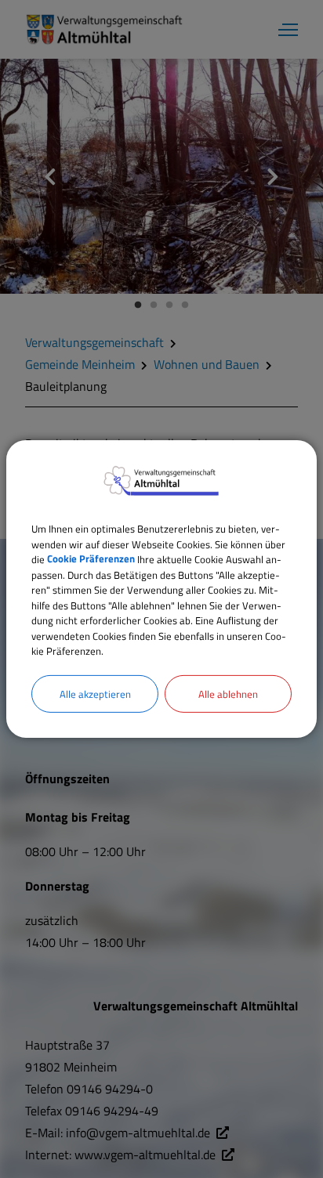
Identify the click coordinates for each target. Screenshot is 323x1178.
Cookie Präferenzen (91, 559)
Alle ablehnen (228, 693)
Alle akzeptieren (95, 693)
